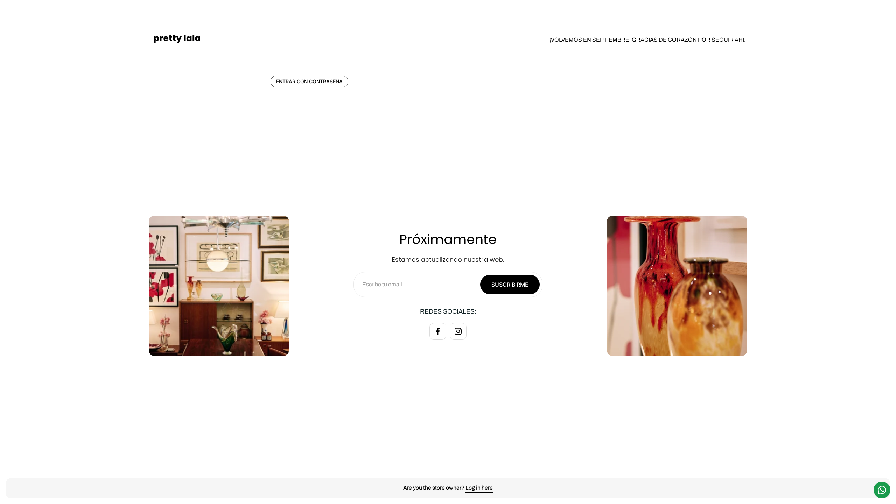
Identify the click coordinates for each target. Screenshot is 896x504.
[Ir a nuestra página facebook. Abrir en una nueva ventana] (437, 331)
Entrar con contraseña (309, 81)
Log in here (479, 488)
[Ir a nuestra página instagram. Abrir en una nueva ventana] (458, 331)
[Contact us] (882, 490)
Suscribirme (509, 284)
